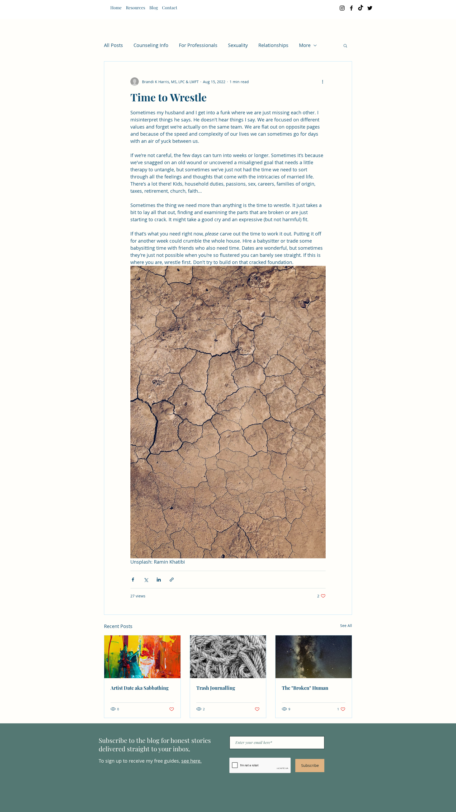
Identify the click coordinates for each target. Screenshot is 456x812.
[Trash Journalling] (228, 656)
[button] (345, 45)
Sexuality (238, 45)
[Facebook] (351, 8)
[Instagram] (342, 8)
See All (346, 625)
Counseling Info (151, 45)
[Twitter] (370, 8)
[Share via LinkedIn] (158, 579)
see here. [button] (191, 761)
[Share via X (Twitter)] (145, 579)
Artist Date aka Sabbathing (140, 688)
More (305, 45)
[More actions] (322, 81)
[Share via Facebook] (132, 579)
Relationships (273, 45)
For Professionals (198, 45)
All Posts (113, 45)
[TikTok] (360, 8)
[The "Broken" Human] (314, 656)
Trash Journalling (215, 688)
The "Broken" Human (305, 688)
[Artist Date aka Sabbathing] (142, 656)
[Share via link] (171, 579)
